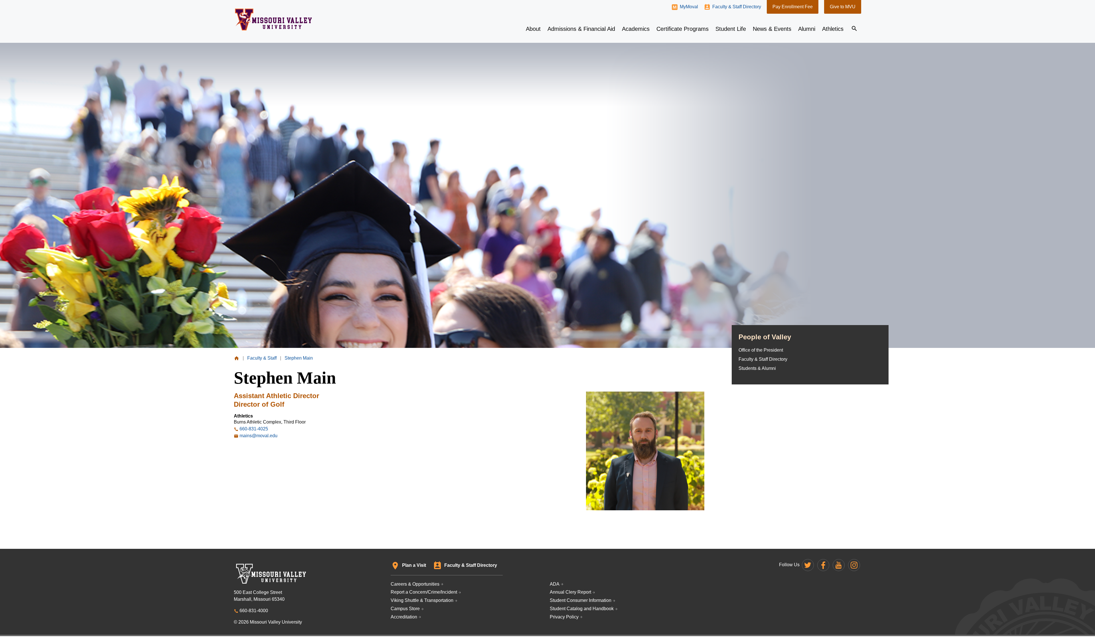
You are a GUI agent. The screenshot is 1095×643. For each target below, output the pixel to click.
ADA (554, 584)
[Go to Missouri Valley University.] (236, 358)
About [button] (533, 29)
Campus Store (405, 608)
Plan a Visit (414, 565)
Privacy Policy (564, 616)
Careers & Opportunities (415, 584)
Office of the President (761, 350)
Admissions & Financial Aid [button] (581, 29)
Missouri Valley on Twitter (808, 565)
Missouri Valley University (273, 19)
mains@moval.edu (258, 435)
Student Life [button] (730, 29)
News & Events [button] (772, 29)
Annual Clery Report (570, 592)
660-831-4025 (254, 428)
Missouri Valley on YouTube (839, 565)
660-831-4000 (254, 610)
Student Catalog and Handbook (582, 608)
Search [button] (854, 28)
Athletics (832, 29)
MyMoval (689, 6)
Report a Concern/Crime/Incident (424, 592)
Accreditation (404, 616)
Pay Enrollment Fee (792, 6)
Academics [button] (636, 29)
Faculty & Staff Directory (736, 6)
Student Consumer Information (580, 600)
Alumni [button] (806, 29)
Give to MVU (842, 6)
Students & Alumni (757, 368)
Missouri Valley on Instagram (854, 565)
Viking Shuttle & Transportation (422, 600)
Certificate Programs (682, 29)
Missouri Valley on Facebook (823, 565)
